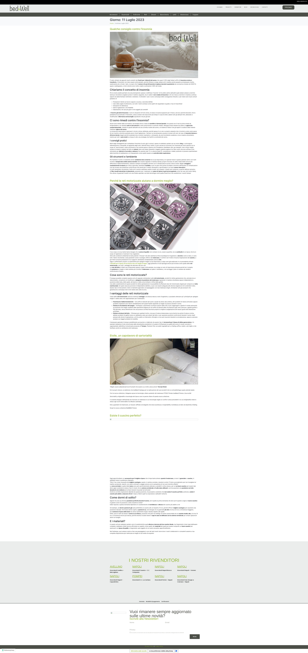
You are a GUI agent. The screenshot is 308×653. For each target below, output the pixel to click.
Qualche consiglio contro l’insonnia (131, 29)
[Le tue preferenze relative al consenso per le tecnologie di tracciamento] (8, 650)
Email (167, 622)
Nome (132, 622)
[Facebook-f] (114, 637)
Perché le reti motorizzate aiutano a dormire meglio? (141, 180)
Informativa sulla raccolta (139, 651)
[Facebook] (2, 2)
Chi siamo (219, 7)
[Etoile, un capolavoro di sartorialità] (154, 361)
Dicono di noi (254, 7)
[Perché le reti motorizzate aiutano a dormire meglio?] (154, 216)
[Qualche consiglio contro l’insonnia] (154, 55)
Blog (245, 7)
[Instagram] (5, 2)
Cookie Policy (159, 646)
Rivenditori (238, 7)
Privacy (132, 630)
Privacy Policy (149, 646)
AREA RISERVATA (302, 1)
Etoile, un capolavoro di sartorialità (131, 335)
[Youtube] (8, 2)
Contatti (265, 7)
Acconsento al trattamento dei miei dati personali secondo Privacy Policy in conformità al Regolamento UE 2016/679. (157, 632)
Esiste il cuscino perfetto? (125, 415)
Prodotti (228, 7)
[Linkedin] (10, 2)
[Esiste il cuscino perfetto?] (154, 447)
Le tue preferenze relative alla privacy (161, 651)
